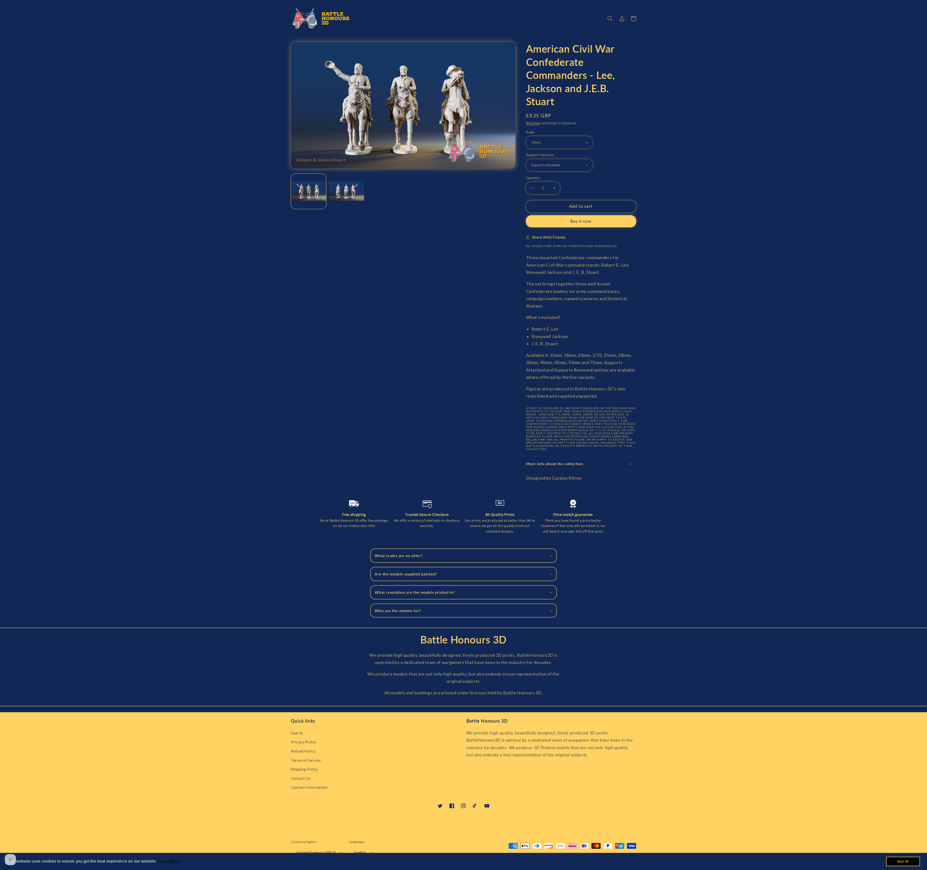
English (360, 852)
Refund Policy (303, 751)
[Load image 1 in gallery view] (308, 191)
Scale (530, 132)
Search (297, 733)
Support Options (540, 155)
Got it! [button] (903, 861)
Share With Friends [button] (549, 237)
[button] (610, 18)
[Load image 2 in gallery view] (346, 191)
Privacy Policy (303, 742)
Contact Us (301, 778)
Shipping (533, 123)
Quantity (533, 178)
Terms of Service (306, 760)
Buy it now (580, 221)
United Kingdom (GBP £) (316, 852)
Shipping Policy (304, 769)
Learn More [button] (169, 861)
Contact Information (309, 787)
